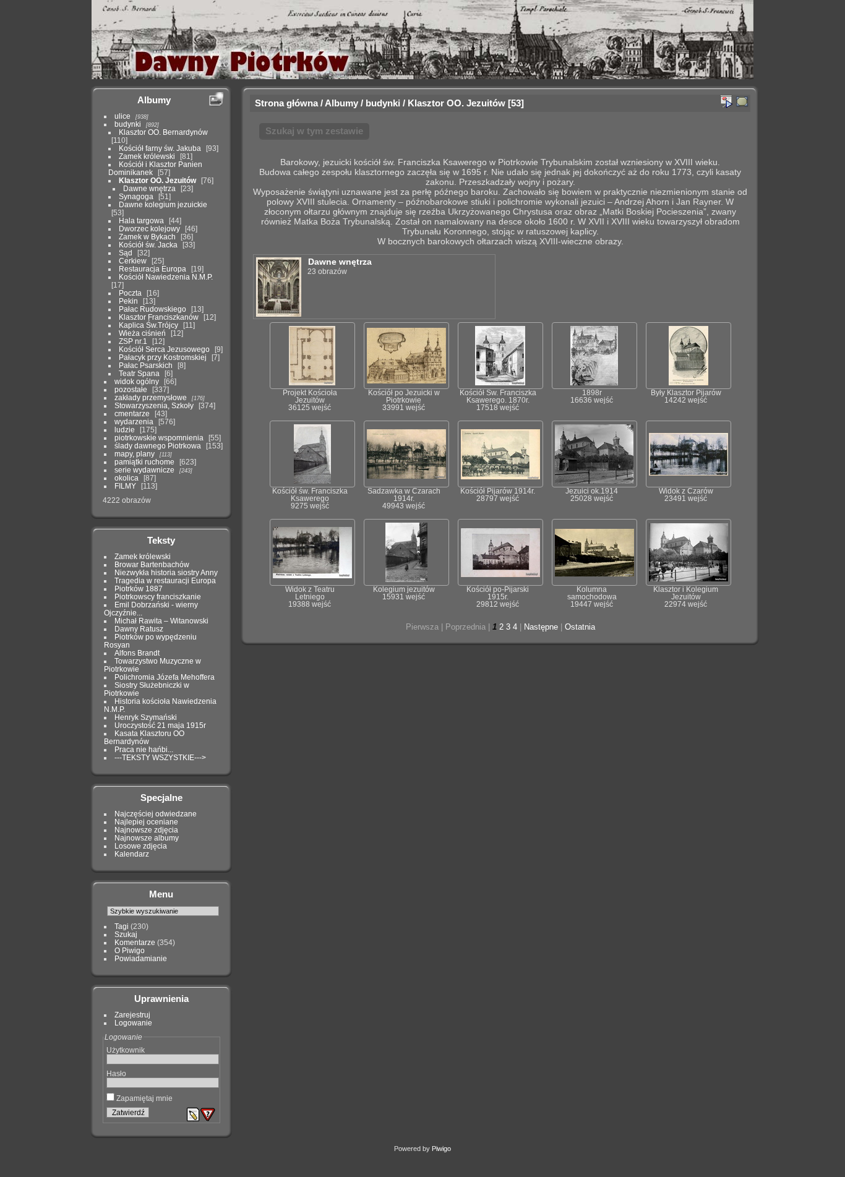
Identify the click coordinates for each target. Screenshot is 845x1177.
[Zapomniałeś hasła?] (207, 1114)
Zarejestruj (132, 1015)
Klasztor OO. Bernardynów (163, 132)
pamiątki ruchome (144, 462)
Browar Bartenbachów (151, 564)
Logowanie (133, 1023)
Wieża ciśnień (142, 333)
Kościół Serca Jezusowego (164, 349)
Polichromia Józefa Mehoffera (164, 677)
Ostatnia (580, 626)
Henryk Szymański (145, 717)
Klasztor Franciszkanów (159, 317)
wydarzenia (133, 421)
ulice (122, 116)
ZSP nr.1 (133, 341)
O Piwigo (129, 950)
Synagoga (136, 196)
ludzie (124, 430)
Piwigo (441, 1148)
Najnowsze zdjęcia (146, 830)
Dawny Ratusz (138, 629)
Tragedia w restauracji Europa (165, 580)
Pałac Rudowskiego (152, 309)
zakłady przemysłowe (150, 397)
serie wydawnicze (144, 470)
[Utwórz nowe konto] (193, 1114)
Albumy (154, 100)
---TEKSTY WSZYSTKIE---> (160, 757)
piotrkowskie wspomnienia (159, 438)
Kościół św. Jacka (148, 245)
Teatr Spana (139, 373)
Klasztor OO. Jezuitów (157, 180)
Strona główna (286, 103)
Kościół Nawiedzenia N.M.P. (166, 277)
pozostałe (130, 389)
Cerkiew (133, 261)
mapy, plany (134, 454)
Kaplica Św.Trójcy (148, 325)
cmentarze (132, 413)
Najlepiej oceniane (146, 822)
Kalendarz (131, 854)
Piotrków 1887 (138, 588)
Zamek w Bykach (147, 237)
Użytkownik (125, 1050)
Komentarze (134, 942)
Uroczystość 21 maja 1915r (160, 725)
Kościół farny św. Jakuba (160, 148)
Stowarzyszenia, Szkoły (154, 405)
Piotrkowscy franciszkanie (157, 597)
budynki (127, 124)
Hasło (116, 1073)
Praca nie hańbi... (143, 749)
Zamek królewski (147, 156)
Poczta (130, 293)
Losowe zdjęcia (140, 846)
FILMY (125, 486)
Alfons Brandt (137, 653)
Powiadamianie (140, 958)
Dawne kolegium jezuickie (163, 204)
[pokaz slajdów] (726, 101)
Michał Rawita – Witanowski (161, 621)
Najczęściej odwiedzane (155, 814)
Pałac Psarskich (146, 365)
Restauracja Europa (152, 269)
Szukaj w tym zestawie (314, 131)
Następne (541, 626)
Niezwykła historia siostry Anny (166, 572)
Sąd (125, 253)
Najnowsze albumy (146, 838)
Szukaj (125, 934)
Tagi (121, 926)
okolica (126, 478)
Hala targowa (141, 220)
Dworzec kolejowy (149, 229)
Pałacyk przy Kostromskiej (163, 357)
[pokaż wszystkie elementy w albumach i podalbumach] (742, 101)
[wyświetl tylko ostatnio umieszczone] (215, 99)
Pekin (128, 301)
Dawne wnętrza (149, 188)
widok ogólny (136, 381)
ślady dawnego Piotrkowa (157, 446)
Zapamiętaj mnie (143, 1098)
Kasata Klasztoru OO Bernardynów (144, 737)
